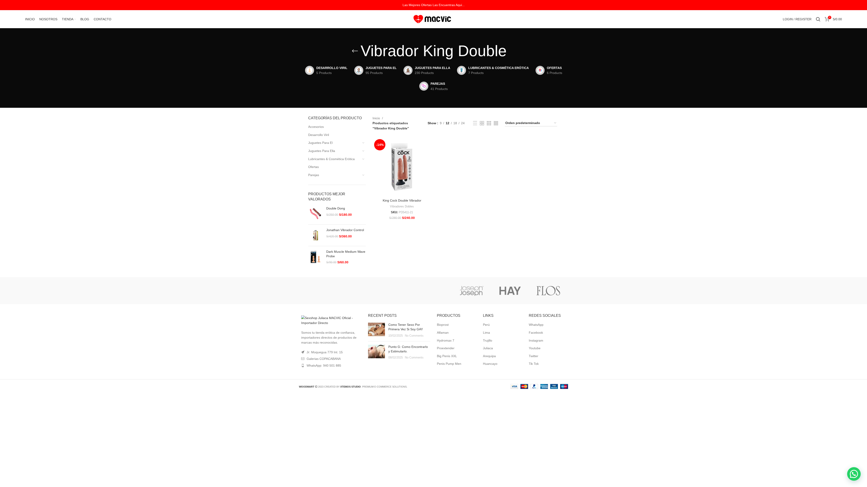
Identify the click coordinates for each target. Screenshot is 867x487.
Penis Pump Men (449, 363)
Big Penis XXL (447, 356)
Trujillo (487, 340)
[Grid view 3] (489, 123)
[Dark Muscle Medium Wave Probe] (315, 257)
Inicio (377, 118)
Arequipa (489, 356)
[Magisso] (356, 290)
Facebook (536, 332)
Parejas (313, 175)
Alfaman (443, 332)
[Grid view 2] (482, 123)
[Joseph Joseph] (471, 290)
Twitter (533, 356)
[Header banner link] (433, 5)
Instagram (536, 340)
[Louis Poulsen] (394, 290)
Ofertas (313, 167)
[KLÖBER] (433, 290)
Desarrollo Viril (318, 135)
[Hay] (510, 290)
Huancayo (490, 363)
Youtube (535, 348)
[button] (854, 474)
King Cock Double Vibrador (402, 200)
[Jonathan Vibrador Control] (315, 235)
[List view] (475, 123)
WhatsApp (536, 324)
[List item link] (330, 365)
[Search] (818, 19)
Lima (486, 332)
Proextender (445, 348)
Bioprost (443, 324)
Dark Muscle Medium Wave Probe (345, 254)
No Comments (414, 335)
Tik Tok (534, 363)
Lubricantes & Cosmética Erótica (331, 159)
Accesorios (316, 127)
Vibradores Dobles (402, 206)
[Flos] (548, 290)
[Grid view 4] (496, 123)
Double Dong (335, 208)
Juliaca (488, 348)
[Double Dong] (315, 213)
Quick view (428, 145)
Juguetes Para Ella (321, 151)
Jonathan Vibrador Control (345, 230)
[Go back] (355, 50)
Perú (486, 324)
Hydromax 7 (445, 340)
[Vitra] (318, 290)
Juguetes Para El (320, 143)
